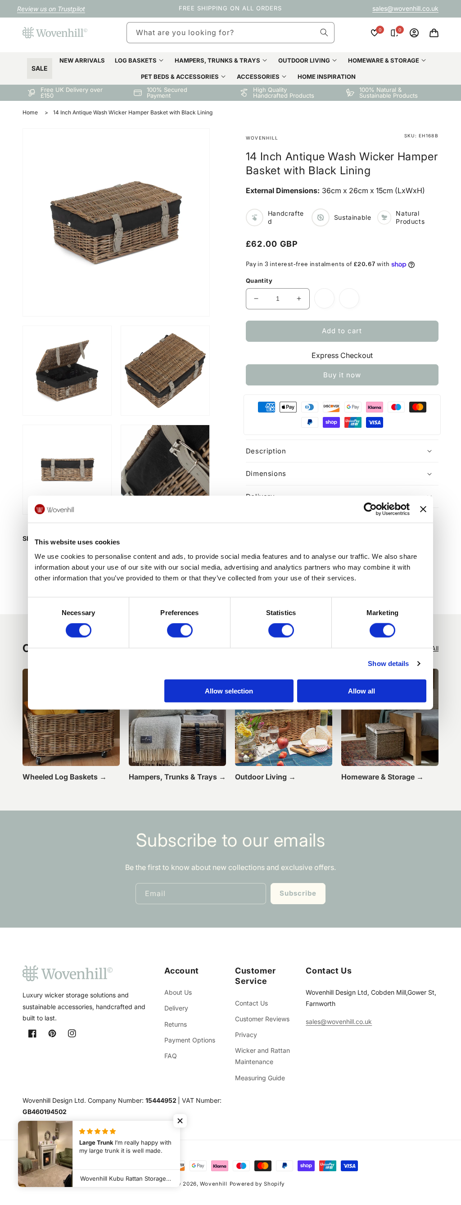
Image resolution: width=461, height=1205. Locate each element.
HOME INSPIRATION (327, 76)
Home (30, 112)
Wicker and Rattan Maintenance (262, 1055)
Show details (388, 663)
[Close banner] (423, 509)
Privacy (246, 1034)
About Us (178, 992)
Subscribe (298, 893)
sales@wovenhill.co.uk (405, 8)
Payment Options (189, 1040)
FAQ (170, 1056)
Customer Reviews (262, 1019)
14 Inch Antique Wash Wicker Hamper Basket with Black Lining (132, 112)
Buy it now (342, 375)
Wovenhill (213, 1184)
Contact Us (251, 1003)
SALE (40, 68)
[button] (434, 33)
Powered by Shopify (257, 1184)
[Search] (324, 32)
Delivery (176, 1008)
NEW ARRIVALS (82, 60)
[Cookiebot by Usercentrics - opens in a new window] (370, 509)
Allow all (361, 690)
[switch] (180, 630)
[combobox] (230, 33)
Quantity (259, 280)
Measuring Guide (260, 1078)
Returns (175, 1024)
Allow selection (229, 690)
